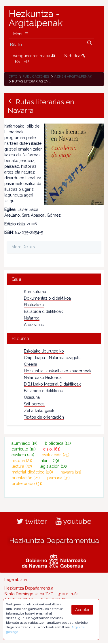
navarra (70, 472)
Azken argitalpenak (73, 76)
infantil (49, 460)
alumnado (24, 443)
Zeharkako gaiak (39, 410)
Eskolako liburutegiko (44, 351)
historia (22, 460)
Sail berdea (34, 404)
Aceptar (82, 609)
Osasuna (32, 397)
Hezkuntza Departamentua (54, 540)
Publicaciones (35, 76)
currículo (24, 449)
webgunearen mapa (32, 55)
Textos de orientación (44, 417)
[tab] (54, 279)
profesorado (27, 483)
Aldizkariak (34, 324)
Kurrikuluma (35, 291)
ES (17, 61)
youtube (76, 521)
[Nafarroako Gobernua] (54, 560)
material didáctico (32, 472)
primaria (58, 477)
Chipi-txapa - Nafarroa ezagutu (52, 357)
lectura (22, 466)
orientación (26, 477)
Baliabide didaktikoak (43, 311)
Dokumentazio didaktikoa (47, 298)
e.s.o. (51, 449)
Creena (30, 364)
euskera (23, 455)
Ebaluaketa (34, 305)
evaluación (55, 455)
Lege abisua (15, 579)
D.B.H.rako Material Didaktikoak (52, 384)
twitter (35, 521)
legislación (53, 466)
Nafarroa (31, 318)
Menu (19, 34)
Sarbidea (73, 55)
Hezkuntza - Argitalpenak (36, 18)
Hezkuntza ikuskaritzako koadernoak (57, 371)
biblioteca (58, 443)
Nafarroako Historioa (43, 377)
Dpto (13, 76)
